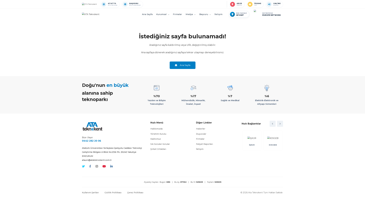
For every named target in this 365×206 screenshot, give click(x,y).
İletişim (199, 149)
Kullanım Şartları (90, 192)
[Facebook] (90, 166)
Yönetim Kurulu (158, 134)
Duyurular (201, 134)
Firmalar (200, 139)
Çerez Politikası (135, 192)
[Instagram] (97, 166)
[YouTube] (104, 166)
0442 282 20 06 (91, 140)
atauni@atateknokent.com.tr (97, 160)
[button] (273, 124)
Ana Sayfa (184, 65)
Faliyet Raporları (204, 144)
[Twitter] (83, 166)
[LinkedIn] (111, 166)
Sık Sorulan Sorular (160, 144)
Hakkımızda (156, 128)
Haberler (200, 128)
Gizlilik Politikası (113, 192)
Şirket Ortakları (158, 149)
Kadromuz (155, 139)
